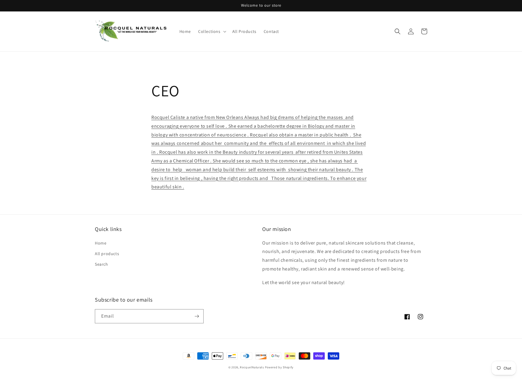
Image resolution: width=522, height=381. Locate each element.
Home (100, 243)
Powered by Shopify (279, 367)
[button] (212, 31)
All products (107, 253)
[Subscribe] (196, 316)
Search (101, 264)
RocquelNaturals (252, 367)
